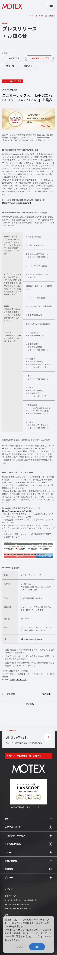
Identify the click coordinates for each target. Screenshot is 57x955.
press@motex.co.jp (18, 679)
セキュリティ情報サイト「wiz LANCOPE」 (20, 900)
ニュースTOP (12, 58)
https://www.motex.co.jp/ (32, 639)
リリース (10, 66)
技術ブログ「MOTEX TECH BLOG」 (17, 908)
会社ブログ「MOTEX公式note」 (16, 904)
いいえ (20, 946)
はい (37, 946)
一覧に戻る (28, 704)
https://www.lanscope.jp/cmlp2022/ (18, 511)
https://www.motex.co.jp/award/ (17, 202)
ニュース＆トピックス (39, 58)
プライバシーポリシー (16, 929)
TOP (31, 16)
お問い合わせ (11, 860)
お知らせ (28, 66)
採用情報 (9, 869)
